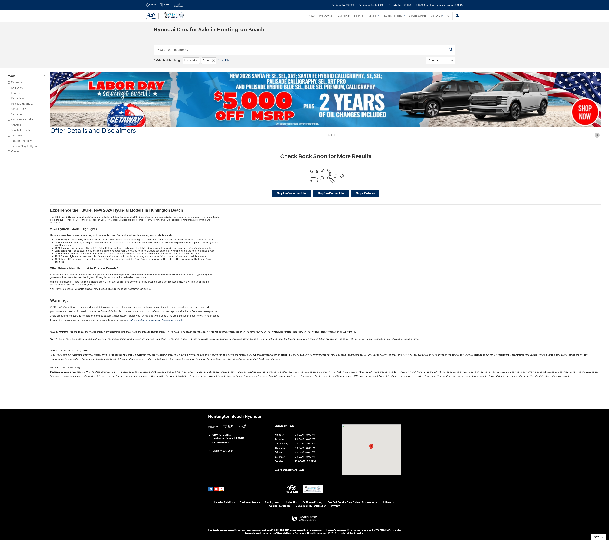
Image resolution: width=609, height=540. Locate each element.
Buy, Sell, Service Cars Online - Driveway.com (353, 502)
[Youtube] (216, 489)
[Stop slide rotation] (597, 135)
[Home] (152, 16)
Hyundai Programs (393, 15)
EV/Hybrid (343, 15)
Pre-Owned (325, 15)
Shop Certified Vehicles (331, 193)
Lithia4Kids (291, 502)
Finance (358, 15)
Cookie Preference (280, 506)
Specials (373, 15)
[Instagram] (221, 489)
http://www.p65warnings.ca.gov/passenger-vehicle (154, 320)
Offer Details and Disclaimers (93, 131)
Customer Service (250, 502)
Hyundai (189, 60)
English (596, 537)
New (311, 15)
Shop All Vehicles (365, 193)
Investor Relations (224, 502)
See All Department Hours (289, 470)
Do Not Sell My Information (311, 506)
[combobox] (598, 537)
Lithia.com (389, 502)
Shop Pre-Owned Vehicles (291, 193)
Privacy (335, 506)
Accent (207, 60)
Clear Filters (225, 60)
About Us (436, 15)
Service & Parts (417, 15)
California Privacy (312, 502)
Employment (272, 502)
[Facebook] (210, 489)
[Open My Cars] (456, 16)
